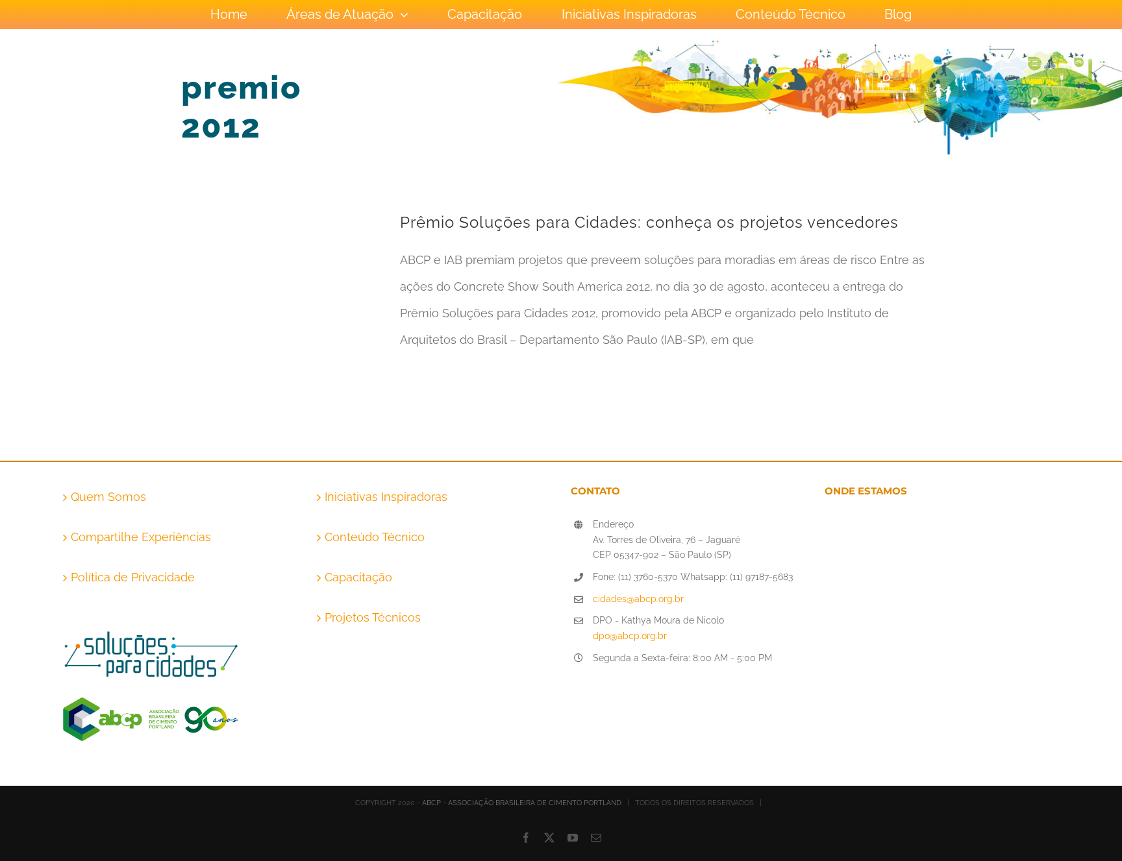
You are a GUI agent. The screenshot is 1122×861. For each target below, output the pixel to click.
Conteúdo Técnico (375, 537)
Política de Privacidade (133, 577)
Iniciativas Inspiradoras (386, 496)
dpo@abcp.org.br (630, 636)
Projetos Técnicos (373, 617)
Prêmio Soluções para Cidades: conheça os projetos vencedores (649, 222)
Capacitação (358, 577)
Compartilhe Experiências (141, 537)
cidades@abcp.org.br (638, 599)
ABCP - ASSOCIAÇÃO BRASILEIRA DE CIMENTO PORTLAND (521, 803)
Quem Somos (108, 496)
